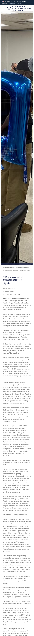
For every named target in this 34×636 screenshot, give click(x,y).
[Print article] (5, 283)
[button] (16, 3)
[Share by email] (8, 283)
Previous (3, 136)
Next (31, 136)
